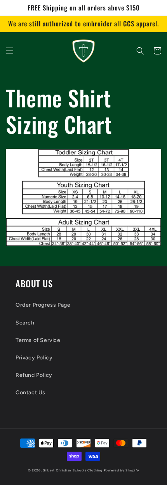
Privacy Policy (34, 357)
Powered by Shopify (121, 470)
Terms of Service (38, 340)
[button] (9, 50)
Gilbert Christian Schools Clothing (73, 470)
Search (25, 322)
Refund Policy (34, 375)
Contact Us (30, 392)
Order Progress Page (43, 305)
